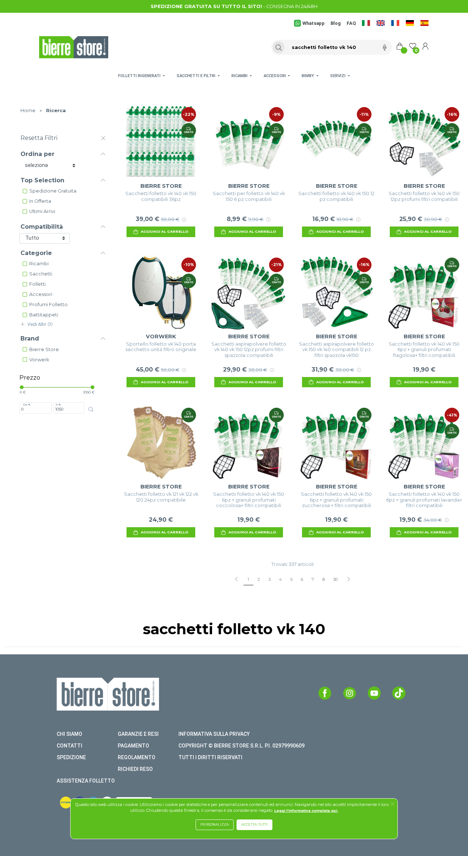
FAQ (351, 23)
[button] (392, 804)
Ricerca (56, 110)
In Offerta (40, 201)
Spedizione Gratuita (52, 191)
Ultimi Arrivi (42, 211)
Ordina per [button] (37, 154)
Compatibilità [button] (41, 226)
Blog (336, 23)
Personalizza (214, 824)
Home (27, 110)
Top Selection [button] (42, 180)
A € (58, 404)
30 (335, 579)
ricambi (39, 263)
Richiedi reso (135, 769)
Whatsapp (313, 23)
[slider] (21, 387)
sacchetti (40, 274)
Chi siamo (69, 734)
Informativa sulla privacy (214, 734)
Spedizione (71, 757)
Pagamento (133, 746)
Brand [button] (29, 338)
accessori (40, 294)
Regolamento (136, 757)
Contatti (69, 746)
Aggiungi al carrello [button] (164, 231)
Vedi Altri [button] (40, 324)
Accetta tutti (254, 824)
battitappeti (43, 314)
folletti (37, 284)
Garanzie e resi (138, 734)
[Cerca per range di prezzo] (91, 409)
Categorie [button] (36, 253)
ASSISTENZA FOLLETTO (86, 781)
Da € (26, 404)
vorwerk (39, 359)
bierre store (44, 349)
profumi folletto (48, 304)
